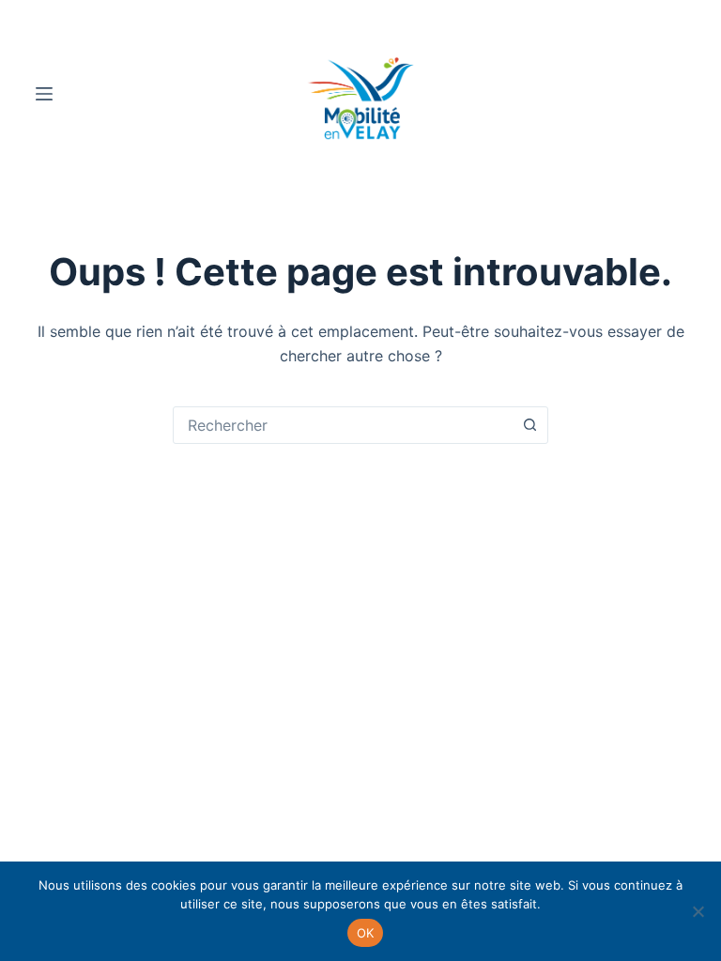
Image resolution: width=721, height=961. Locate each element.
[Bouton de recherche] (529, 425)
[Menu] (44, 93)
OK (366, 932)
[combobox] (343, 425)
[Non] (697, 911)
